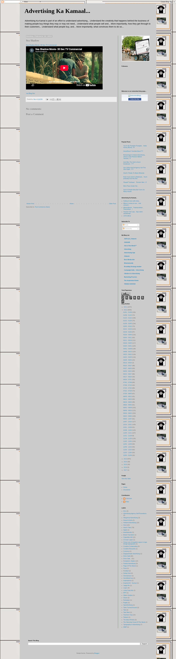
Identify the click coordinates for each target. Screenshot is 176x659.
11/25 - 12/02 (127, 441)
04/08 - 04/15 (127, 351)
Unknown (129, 498)
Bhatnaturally (128, 263)
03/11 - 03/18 (127, 340)
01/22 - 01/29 (127, 321)
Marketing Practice (130, 277)
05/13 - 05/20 (127, 363)
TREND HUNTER (130, 284)
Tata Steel (126, 612)
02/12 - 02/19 (127, 329)
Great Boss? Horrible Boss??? (133, 151)
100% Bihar (127, 216)
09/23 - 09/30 (127, 416)
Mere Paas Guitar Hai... (130, 186)
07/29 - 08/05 (127, 393)
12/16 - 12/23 (127, 450)
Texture (125, 617)
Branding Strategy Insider (133, 266)
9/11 (124, 511)
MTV (124, 593)
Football (126, 571)
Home (72, 203)
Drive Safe (126, 556)
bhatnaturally (127, 532)
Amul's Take (127, 527)
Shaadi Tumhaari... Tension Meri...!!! (135, 182)
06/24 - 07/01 (127, 379)
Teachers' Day (128, 615)
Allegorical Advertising (130, 518)
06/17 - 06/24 (127, 377)
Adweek (127, 256)
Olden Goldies (128, 595)
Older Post (112, 203)
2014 (125, 462)
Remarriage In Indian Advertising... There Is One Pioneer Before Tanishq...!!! (134, 156)
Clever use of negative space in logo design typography (135, 543)
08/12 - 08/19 (127, 399)
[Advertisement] (71, 185)
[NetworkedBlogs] (134, 95)
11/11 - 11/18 (127, 436)
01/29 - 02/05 (127, 323)
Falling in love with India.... (131, 201)
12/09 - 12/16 (127, 447)
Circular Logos (128, 540)
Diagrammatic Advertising (131, 554)
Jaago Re (126, 585)
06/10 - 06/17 (127, 374)
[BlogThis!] (53, 99)
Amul (125, 525)
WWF (125, 627)
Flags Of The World (129, 566)
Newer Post (30, 203)
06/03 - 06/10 (127, 371)
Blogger (96, 653)
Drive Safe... (127, 558)
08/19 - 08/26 (127, 402)
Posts (126, 225)
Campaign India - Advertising (134, 270)
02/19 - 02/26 (127, 332)
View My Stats (126, 478)
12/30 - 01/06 (127, 455)
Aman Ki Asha (127, 520)
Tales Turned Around (130, 607)
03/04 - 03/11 (127, 337)
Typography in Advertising (131, 624)
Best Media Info (129, 259)
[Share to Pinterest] (60, 99)
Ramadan (126, 600)
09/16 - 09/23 (127, 413)
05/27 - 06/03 (127, 368)
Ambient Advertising (129, 522)
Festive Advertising (129, 563)
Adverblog (127, 249)
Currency (126, 551)
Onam (125, 598)
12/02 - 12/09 (127, 444)
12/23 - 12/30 (127, 452)
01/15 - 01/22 (127, 318)
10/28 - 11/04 (127, 430)
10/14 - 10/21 (127, 424)
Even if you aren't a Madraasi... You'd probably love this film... (135, 177)
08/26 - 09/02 (127, 405)
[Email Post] (46, 99)
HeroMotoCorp (128, 578)
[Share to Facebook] (58, 99)
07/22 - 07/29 (127, 391)
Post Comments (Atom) (42, 207)
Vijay (127, 501)
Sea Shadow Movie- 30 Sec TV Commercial (41, 45)
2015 (125, 464)
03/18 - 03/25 (127, 343)
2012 (125, 310)
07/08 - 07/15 (127, 385)
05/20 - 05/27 (127, 365)
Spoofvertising (128, 605)
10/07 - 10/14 (127, 422)
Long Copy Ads (128, 590)
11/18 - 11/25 (127, 438)
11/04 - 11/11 (127, 433)
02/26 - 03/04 (127, 335)
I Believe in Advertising (132, 273)
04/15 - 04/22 (127, 354)
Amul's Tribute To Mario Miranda (133, 173)
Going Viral (127, 573)
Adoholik (127, 242)
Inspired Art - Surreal (130, 583)
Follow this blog (134, 99)
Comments (128, 229)
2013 (125, 459)
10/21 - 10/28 (127, 427)
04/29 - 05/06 (127, 360)
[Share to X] (55, 99)
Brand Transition (128, 535)
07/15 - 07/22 (127, 388)
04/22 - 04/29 (127, 357)
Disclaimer (126, 490)
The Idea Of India (128, 620)
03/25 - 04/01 (127, 346)
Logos (125, 588)
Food (125, 568)
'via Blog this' (30, 93)
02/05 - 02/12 (127, 326)
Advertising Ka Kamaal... (57, 11)
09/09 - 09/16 (127, 410)
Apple (125, 530)
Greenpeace (127, 576)
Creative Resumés (129, 549)
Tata (124, 610)
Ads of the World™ (130, 246)
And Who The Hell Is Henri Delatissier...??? (132, 163)
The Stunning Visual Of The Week (134, 622)
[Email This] (51, 99)
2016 (125, 467)
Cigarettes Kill (127, 537)
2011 (125, 307)
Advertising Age (129, 253)
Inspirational (127, 580)
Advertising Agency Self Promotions (134, 513)
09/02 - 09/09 (127, 407)
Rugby (125, 602)
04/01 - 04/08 (127, 349)
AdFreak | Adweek (130, 239)
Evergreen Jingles (129, 561)
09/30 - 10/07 (127, 419)
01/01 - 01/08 (127, 312)
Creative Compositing (130, 546)
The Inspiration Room (131, 280)
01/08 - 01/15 (127, 315)
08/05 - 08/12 (127, 396)
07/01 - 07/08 (127, 382)
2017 (125, 470)
